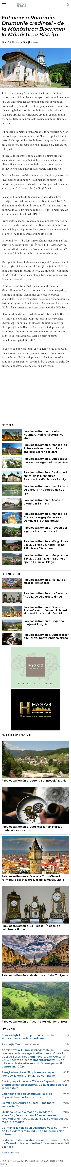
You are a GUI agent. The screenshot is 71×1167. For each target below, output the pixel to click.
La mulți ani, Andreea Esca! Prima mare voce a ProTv (28, 1104)
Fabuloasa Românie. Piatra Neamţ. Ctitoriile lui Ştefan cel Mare (44, 435)
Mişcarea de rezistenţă (35, 4)
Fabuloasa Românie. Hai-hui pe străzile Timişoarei (44, 581)
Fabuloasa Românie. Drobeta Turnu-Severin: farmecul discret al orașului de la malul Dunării (45, 610)
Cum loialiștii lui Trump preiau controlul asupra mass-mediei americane (28, 1037)
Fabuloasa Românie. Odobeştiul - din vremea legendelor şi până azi (46, 460)
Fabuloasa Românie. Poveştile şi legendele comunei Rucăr (45, 529)
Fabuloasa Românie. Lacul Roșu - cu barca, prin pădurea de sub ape (46, 490)
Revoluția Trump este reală (20, 1044)
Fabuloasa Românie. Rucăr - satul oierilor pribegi (34, 1021)
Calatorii (25, 734)
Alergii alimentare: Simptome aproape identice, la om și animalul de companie (28, 1074)
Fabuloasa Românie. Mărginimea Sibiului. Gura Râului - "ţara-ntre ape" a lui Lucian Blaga (46, 559)
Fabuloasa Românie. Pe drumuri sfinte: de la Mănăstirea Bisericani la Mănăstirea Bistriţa (45, 476)
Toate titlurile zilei (10, 1152)
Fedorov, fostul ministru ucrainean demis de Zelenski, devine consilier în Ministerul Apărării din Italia (35, 1143)
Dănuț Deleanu (30, 42)
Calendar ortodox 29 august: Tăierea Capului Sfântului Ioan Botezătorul (27, 1095)
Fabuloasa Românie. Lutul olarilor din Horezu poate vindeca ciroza (46, 636)
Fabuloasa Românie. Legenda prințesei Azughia (44, 623)
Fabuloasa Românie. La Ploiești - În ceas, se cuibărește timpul (45, 595)
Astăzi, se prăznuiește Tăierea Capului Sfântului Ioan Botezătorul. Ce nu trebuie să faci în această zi (34, 1085)
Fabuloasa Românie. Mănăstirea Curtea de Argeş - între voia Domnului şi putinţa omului (45, 517)
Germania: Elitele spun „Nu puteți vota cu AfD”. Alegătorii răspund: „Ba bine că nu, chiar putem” (33, 1131)
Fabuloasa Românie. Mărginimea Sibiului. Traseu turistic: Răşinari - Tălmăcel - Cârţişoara (46, 545)
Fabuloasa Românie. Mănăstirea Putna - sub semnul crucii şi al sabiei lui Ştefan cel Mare (45, 448)
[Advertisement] (35, 398)
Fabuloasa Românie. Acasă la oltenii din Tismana (43, 502)
